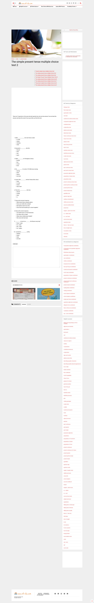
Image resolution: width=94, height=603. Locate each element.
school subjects (67, 478)
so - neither (66, 490)
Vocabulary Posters (71, 6)
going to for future (67, 381)
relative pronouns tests (68, 202)
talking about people (68, 510)
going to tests (66, 141)
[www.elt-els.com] (26, 4)
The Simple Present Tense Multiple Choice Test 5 (46, 77)
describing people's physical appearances (72, 363)
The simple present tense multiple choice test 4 (46, 85)
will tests (65, 236)
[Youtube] (71, 3)
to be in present (67, 527)
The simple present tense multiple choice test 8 (46, 79)
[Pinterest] (75, 3)
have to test (66, 147)
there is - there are (67, 513)
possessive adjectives (68, 432)
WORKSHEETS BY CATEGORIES (71, 56)
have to (65, 389)
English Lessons (23, 6)
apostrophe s (66, 329)
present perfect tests (68, 187)
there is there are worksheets (70, 307)
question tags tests (68, 196)
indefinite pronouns (68, 395)
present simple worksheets (69, 284)
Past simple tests (67, 110)
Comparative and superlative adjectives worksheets (72, 249)
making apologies (67, 401)
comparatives (66, 346)
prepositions (66, 435)
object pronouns (67, 418)
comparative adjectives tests (70, 121)
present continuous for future (70, 450)
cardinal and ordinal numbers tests (71, 118)
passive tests (66, 164)
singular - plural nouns (68, 487)
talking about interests (68, 507)
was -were (66, 542)
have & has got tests (68, 144)
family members (67, 369)
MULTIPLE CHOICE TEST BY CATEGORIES (40, 594)
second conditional (68, 481)
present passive (67, 453)
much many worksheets (69, 272)
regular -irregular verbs (68, 470)
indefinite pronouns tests (69, 153)
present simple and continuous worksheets (70, 282)
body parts (66, 332)
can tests (66, 115)
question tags (66, 464)
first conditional (67, 372)
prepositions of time (68, 444)
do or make (66, 366)
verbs (65, 539)
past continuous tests (68, 167)
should (65, 484)
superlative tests (67, 222)
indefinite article (67, 392)
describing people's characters (70, 361)
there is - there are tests (69, 225)
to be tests (66, 233)
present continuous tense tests (70, 182)
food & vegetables (67, 375)
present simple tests (68, 190)
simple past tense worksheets (70, 299)
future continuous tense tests (70, 135)
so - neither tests (67, 213)
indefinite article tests (68, 150)
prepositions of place (68, 441)
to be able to (66, 525)
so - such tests (67, 216)
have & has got (67, 386)
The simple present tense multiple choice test (45, 73)
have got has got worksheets (70, 266)
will (64, 545)
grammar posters (67, 384)
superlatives (66, 502)
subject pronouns (67, 499)
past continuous (67, 424)
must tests (66, 159)
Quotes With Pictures (60, 6)
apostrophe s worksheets (69, 255)
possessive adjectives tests (69, 173)
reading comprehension (69, 199)
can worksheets (67, 258)
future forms (66, 378)
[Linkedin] (73, 3)
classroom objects (67, 340)
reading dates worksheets (69, 287)
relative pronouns (67, 473)
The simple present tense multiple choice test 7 (46, 81)
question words (67, 467)
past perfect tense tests (69, 170)
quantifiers (66, 461)
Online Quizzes (34, 6)
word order (66, 548)
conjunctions (66, 352)
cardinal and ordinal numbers (70, 338)
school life (66, 476)
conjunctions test (67, 127)
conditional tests (67, 124)
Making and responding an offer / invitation (71, 323)
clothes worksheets (68, 261)
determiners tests (67, 133)
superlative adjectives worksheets (71, 302)
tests (17, 58)
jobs (64, 398)
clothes (65, 343)
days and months (67, 355)
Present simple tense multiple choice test (44, 71)
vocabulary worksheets (68, 310)
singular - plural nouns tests (69, 210)
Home (15, 6)
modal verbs (66, 404)
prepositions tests (67, 179)
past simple (66, 430)
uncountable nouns (68, 536)
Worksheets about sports (69, 252)
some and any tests (68, 219)
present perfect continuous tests (70, 184)
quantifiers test (67, 193)
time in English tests (68, 227)
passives (65, 421)
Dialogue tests (67, 107)
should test (66, 207)
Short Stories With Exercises (47, 6)
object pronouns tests (68, 161)
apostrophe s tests (67, 112)
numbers (65, 415)
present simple (23, 58)
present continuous (68, 447)
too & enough (66, 530)
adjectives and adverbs (68, 326)
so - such (66, 493)
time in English (67, 519)
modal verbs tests (67, 156)
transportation (67, 533)
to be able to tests (67, 230)
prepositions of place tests (69, 176)
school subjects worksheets (69, 296)
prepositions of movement (69, 438)
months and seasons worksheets (70, 269)
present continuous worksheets (70, 278)
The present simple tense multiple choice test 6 (46, 83)
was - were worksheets (68, 313)
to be (65, 522)
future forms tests (67, 138)
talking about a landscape (69, 504)
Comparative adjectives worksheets (71, 245)
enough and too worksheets (69, 263)
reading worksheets (68, 290)
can (64, 335)
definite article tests (68, 130)
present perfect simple (68, 455)
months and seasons (68, 409)
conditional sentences (68, 349)
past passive (66, 427)
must (65, 412)
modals (65, 407)
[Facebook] (67, 3)
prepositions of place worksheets (71, 275)
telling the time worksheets (69, 305)
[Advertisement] (47, 19)
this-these (66, 516)
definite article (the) (68, 358)
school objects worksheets (69, 293)
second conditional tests (69, 205)
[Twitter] (69, 3)
